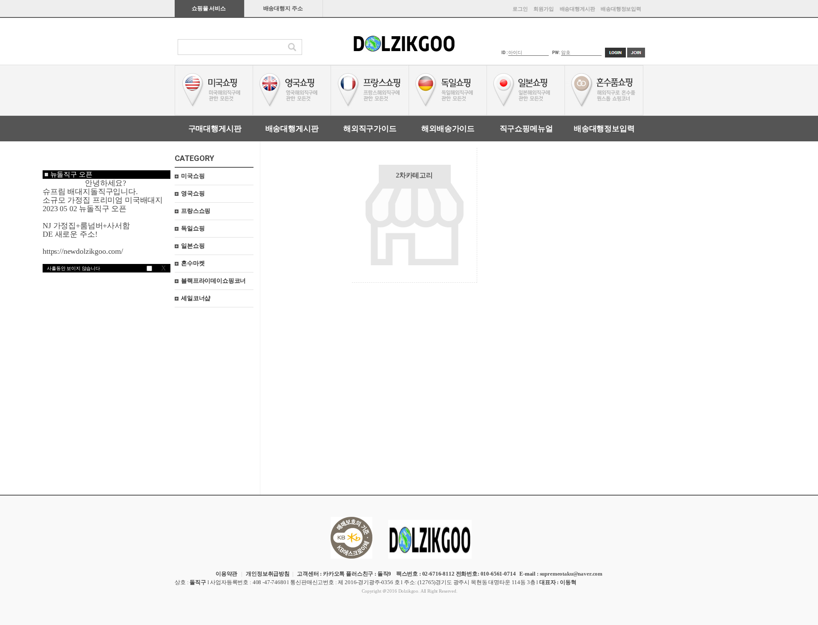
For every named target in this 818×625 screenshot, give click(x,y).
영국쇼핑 (192, 193)
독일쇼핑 (192, 228)
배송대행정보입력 (621, 9)
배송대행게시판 (577, 9)
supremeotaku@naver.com (571, 574)
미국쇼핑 (192, 176)
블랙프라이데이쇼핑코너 (213, 281)
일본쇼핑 (192, 246)
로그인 (520, 9)
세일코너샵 (195, 298)
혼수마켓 (192, 263)
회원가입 (543, 9)
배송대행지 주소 (283, 8)
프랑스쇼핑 (195, 211)
